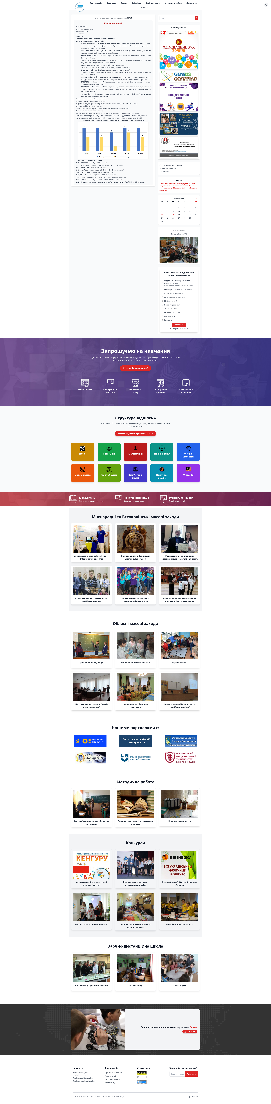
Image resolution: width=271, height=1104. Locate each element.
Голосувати (178, 325)
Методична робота (174, 3)
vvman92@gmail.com (86, 1078)
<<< (161, 198)
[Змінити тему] (266, 5)
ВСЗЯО (144, 7)
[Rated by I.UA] (151, 1077)
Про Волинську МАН (113, 1072)
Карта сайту (110, 1083)
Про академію (97, 3)
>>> (196, 198)
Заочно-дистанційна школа (171, 165)
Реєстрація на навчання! (135, 368)
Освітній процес (154, 3)
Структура (112, 3)
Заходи (125, 3)
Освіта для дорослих (168, 168)
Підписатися (191, 1074)
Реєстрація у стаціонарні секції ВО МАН (135, 434)
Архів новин (164, 172)
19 (173, 215)
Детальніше (190, 1032)
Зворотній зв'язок (112, 1079)
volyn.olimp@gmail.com (87, 1081)
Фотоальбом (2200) (179, 234)
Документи (192, 3)
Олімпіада (137, 3)
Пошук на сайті (111, 1076)
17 (162, 215)
